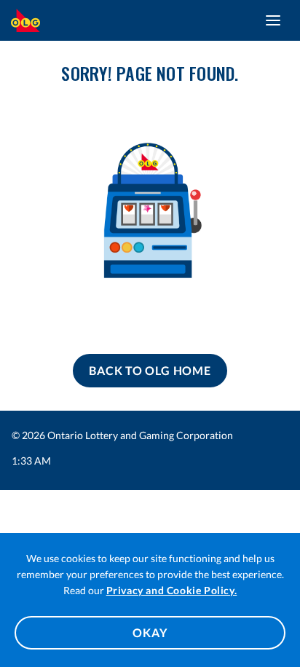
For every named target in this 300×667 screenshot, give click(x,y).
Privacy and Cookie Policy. (171, 590)
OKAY (150, 632)
